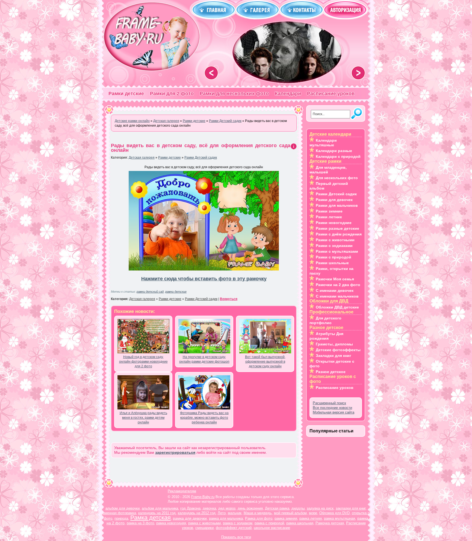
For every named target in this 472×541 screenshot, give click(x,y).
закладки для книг (350, 508)
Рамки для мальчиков (337, 205)
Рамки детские (126, 93)
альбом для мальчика (160, 508)
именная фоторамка (119, 513)
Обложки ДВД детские (337, 307)
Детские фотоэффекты (338, 350)
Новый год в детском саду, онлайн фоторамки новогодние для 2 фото (143, 361)
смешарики (204, 528)
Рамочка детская (329, 523)
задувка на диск (320, 508)
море (313, 513)
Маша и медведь (258, 513)
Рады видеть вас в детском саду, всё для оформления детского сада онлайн (200, 148)
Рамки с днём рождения (339, 234)
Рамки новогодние (334, 222)
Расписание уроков (331, 93)
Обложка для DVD (334, 513)
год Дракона (190, 508)
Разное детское (331, 372)
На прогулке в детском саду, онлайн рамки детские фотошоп (204, 359)
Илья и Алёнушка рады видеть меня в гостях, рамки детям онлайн (143, 417)
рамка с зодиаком (237, 523)
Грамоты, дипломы (334, 344)
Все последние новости (332, 408)
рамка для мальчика (226, 518)
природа (121, 518)
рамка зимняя (286, 518)
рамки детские (176, 291)
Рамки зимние (329, 211)
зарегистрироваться (175, 452)
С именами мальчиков (337, 296)
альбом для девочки (122, 508)
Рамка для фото (258, 518)
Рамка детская (150, 517)
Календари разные (334, 151)
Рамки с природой (333, 257)
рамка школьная (299, 523)
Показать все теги (236, 537)
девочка (209, 508)
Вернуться (228, 299)
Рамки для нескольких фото (234, 93)
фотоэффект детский (234, 528)
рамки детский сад (150, 291)
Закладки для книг (333, 355)
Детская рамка (277, 508)
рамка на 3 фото (140, 523)
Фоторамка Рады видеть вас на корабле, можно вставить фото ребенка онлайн (204, 417)
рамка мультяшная (339, 518)
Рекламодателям (182, 491)
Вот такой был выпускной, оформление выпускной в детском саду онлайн (265, 361)
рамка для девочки (190, 518)
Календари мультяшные (323, 142)
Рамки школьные (332, 263)
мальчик (234, 513)
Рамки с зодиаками (334, 245)
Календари (288, 93)
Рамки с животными (335, 240)
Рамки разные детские (337, 228)
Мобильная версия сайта (333, 412)
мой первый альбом (290, 513)
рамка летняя (310, 518)
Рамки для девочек (334, 199)
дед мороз (226, 508)
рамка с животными (204, 523)
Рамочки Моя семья (335, 279)
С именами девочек (334, 290)
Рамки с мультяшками (337, 251)
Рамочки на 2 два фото (338, 285)
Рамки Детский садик (200, 157)
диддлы (298, 508)
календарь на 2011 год (157, 513)
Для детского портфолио (325, 320)
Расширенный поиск (329, 403)
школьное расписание (272, 528)
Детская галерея (142, 157)
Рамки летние (329, 217)
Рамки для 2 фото (172, 93)
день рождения (250, 508)
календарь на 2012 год (197, 513)
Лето (222, 513)
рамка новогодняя (171, 523)
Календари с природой (338, 156)
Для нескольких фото (337, 178)
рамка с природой (269, 523)
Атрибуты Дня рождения (326, 336)
